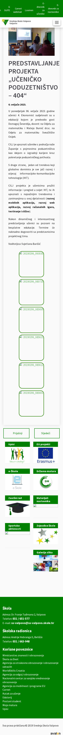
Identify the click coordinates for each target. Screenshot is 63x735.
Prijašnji (17, 433)
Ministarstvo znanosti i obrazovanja (23, 655)
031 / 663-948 (21, 641)
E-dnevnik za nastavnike (53, 8)
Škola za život (10, 659)
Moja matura (10, 705)
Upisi (5, 709)
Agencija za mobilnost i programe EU (24, 686)
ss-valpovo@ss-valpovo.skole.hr (32, 623)
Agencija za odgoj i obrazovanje (20, 674)
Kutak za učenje (11, 693)
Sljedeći (45, 433)
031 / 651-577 (21, 618)
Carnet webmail (17, 10)
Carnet (6, 689)
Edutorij (7, 697)
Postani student (12, 701)
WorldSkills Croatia (14, 670)
